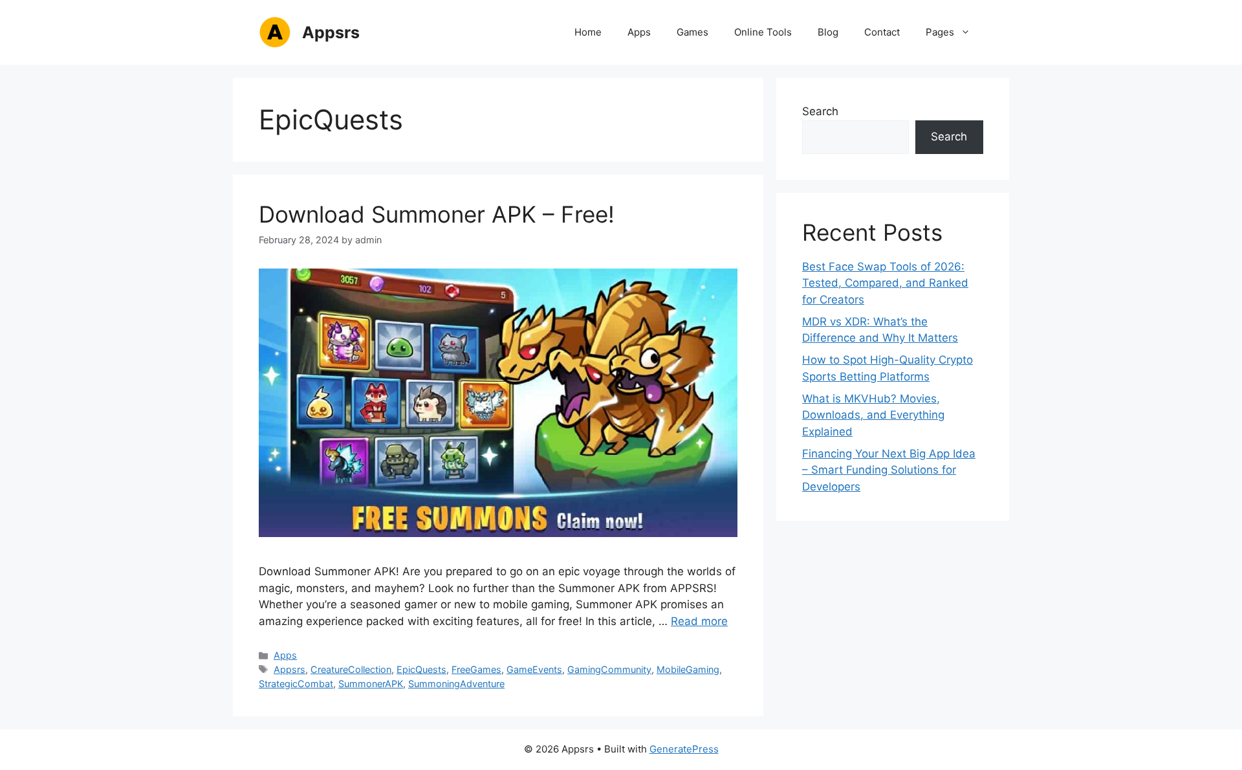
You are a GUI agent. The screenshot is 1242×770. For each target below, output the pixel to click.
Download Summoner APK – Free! (437, 214)
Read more (699, 621)
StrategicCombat (296, 683)
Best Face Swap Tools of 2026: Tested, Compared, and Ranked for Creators (885, 283)
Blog (828, 32)
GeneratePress (684, 749)
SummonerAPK (370, 683)
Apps (639, 32)
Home (588, 32)
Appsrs (331, 32)
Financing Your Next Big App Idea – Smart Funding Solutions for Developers (888, 470)
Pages (940, 32)
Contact (882, 32)
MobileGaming (688, 669)
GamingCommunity (609, 669)
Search (820, 111)
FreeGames (476, 669)
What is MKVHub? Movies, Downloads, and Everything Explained (873, 415)
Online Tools (763, 32)
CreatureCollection (350, 669)
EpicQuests (421, 669)
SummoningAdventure (456, 683)
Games (692, 32)
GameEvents (534, 669)
